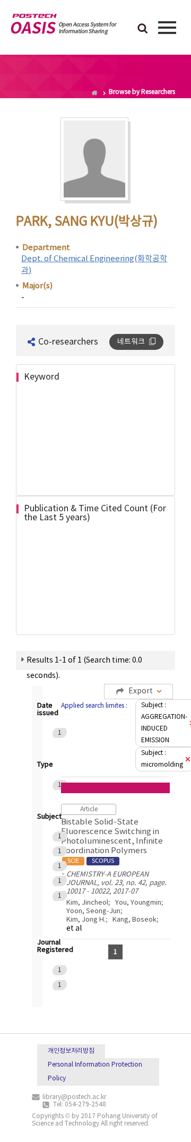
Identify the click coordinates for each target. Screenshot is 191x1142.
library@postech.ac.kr (74, 1097)
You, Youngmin (138, 903)
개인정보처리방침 (71, 1050)
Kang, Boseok (134, 920)
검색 (143, 29)
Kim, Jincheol (87, 903)
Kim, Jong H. (86, 920)
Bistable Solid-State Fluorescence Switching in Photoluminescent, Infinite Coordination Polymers (112, 841)
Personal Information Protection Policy (95, 1071)
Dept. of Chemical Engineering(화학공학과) (94, 264)
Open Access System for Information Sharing (64, 26)
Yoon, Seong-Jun (93, 911)
